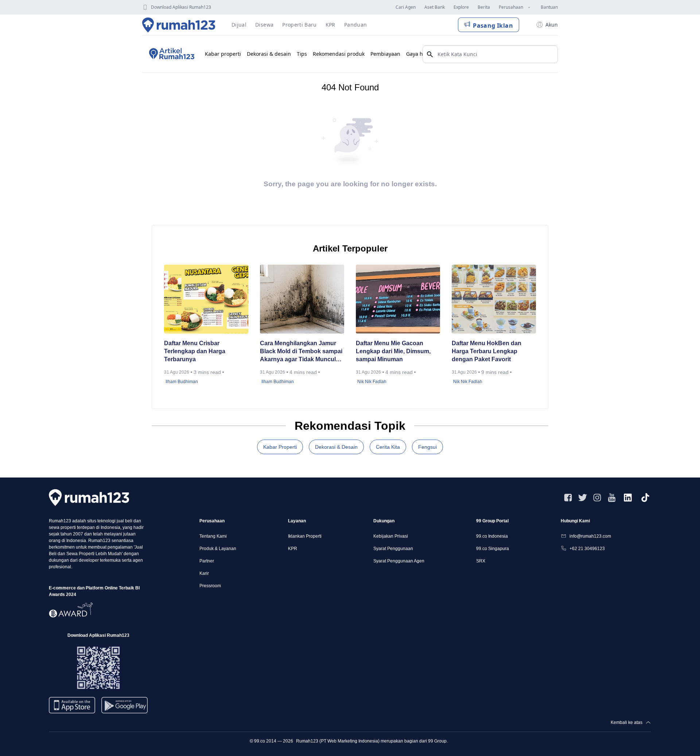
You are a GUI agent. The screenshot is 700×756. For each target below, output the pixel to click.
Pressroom (210, 585)
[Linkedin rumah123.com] (628, 497)
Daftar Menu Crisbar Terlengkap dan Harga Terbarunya (194, 351)
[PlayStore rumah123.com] (124, 708)
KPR (292, 548)
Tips (302, 53)
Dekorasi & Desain (336, 447)
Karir (204, 573)
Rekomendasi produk (339, 53)
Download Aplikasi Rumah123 (181, 7)
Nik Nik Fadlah (371, 381)
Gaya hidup (420, 53)
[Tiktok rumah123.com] (645, 497)
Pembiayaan (385, 53)
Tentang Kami (213, 536)
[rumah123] (89, 497)
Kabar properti (223, 53)
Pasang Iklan (493, 26)
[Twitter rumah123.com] (582, 497)
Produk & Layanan (217, 548)
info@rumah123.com (590, 536)
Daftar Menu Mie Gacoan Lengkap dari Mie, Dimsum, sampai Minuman (393, 351)
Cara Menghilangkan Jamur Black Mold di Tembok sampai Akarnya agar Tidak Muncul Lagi (301, 351)
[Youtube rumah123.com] (611, 497)
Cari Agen (406, 7)
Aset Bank (434, 7)
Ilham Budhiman (182, 381)
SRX (480, 561)
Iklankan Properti (305, 536)
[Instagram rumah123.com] (597, 497)
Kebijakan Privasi (390, 536)
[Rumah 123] (178, 25)
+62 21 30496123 (587, 548)
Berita (484, 7)
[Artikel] (170, 54)
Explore (461, 7)
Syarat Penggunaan (393, 548)
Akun (551, 24)
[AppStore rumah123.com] (72, 705)
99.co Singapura (492, 548)
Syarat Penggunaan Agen (398, 561)
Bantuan (549, 7)
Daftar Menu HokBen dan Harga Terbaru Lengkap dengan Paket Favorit (486, 351)
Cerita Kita (388, 447)
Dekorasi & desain (269, 53)
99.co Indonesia (492, 536)
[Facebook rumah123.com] (568, 497)
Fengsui (427, 447)
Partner (206, 561)
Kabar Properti (280, 447)
